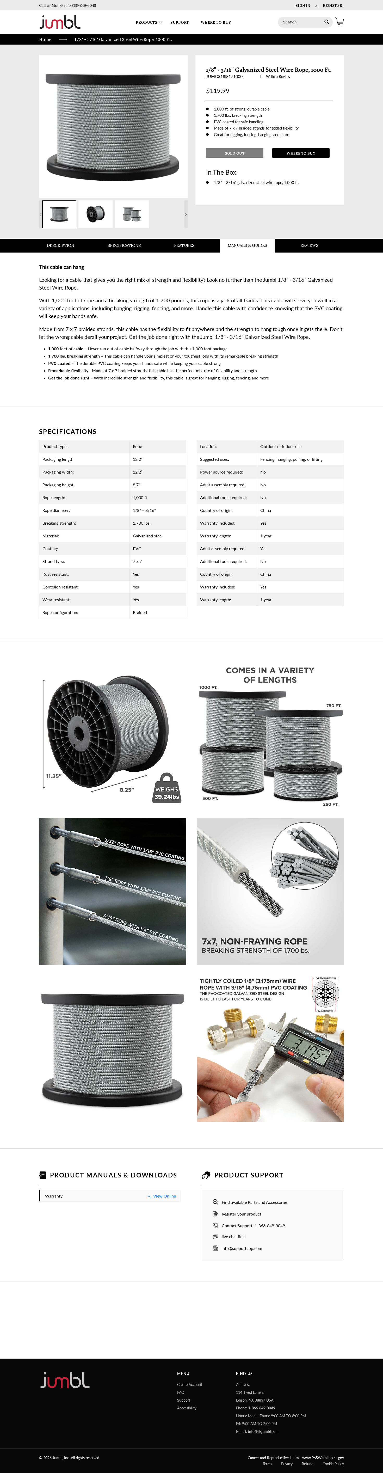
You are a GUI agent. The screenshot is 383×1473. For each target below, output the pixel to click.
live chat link (233, 1236)
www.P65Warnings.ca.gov (323, 1458)
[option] (59, 214)
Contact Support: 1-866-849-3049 (253, 1225)
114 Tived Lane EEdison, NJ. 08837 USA (254, 1396)
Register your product (241, 1213)
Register (332, 5)
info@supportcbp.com (241, 1248)
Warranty (110, 1195)
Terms (267, 1464)
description (60, 245)
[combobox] (305, 22)
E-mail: (257, 1431)
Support (183, 1400)
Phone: (255, 1408)
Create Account (189, 1384)
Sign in (302, 5)
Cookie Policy (333, 1464)
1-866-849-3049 (81, 5)
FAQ (180, 1392)
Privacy (287, 1464)
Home (45, 39)
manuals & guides (247, 245)
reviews (309, 245)
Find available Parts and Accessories (255, 1202)
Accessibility (186, 1408)
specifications (124, 245)
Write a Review (278, 76)
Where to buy (301, 153)
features (184, 245)
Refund (307, 1464)
